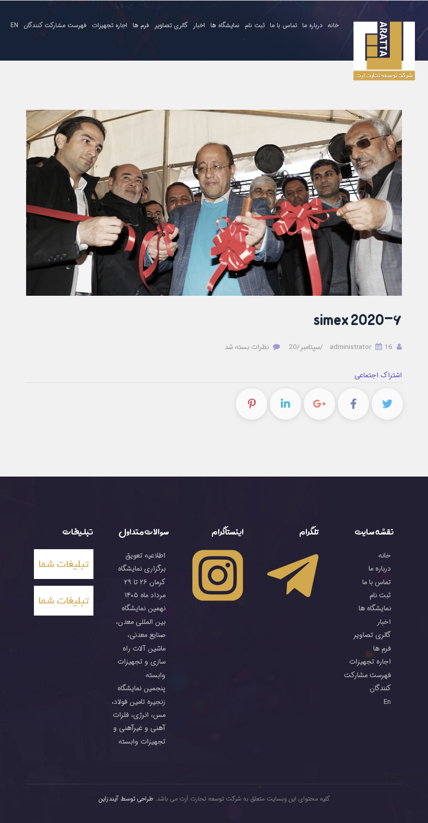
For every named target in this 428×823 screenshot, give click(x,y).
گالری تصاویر (171, 25)
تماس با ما (283, 25)
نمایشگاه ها (225, 25)
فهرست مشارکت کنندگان (55, 25)
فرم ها (141, 25)
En (14, 25)
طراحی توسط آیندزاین (126, 799)
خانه (333, 25)
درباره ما (312, 25)
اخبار (199, 25)
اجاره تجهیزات (109, 25)
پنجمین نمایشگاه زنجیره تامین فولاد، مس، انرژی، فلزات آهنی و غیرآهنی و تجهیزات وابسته (138, 715)
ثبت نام (255, 25)
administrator (362, 347)
